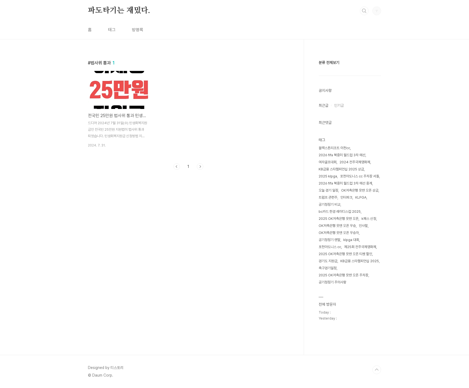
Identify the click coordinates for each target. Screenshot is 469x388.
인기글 (339, 105)
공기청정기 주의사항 (332, 282)
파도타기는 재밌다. (119, 10)
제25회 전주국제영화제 (360, 247)
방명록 (137, 29)
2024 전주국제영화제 (355, 162)
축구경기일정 (328, 268)
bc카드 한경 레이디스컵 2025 (340, 211)
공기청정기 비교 (329, 204)
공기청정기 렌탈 (329, 240)
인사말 (363, 226)
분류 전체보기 (329, 62)
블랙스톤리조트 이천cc (334, 148)
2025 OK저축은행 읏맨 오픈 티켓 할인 (345, 254)
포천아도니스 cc (330, 247)
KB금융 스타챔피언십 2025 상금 (341, 169)
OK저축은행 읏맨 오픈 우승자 (339, 233)
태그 (112, 29)
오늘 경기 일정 (328, 190)
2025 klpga (328, 176)
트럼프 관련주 (328, 197)
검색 (364, 11)
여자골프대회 (328, 162)
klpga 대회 (351, 240)
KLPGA (360, 197)
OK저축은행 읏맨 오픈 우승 (337, 226)
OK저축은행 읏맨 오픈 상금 (359, 190)
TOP (376, 369)
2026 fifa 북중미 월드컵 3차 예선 (342, 155)
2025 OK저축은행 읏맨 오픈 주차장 (343, 275)
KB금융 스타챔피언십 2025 (359, 261)
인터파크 (346, 197)
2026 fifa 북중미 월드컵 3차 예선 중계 (345, 183)
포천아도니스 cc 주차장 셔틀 (359, 176)
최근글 (323, 105)
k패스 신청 (369, 219)
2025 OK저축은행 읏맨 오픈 (339, 219)
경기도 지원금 (328, 261)
